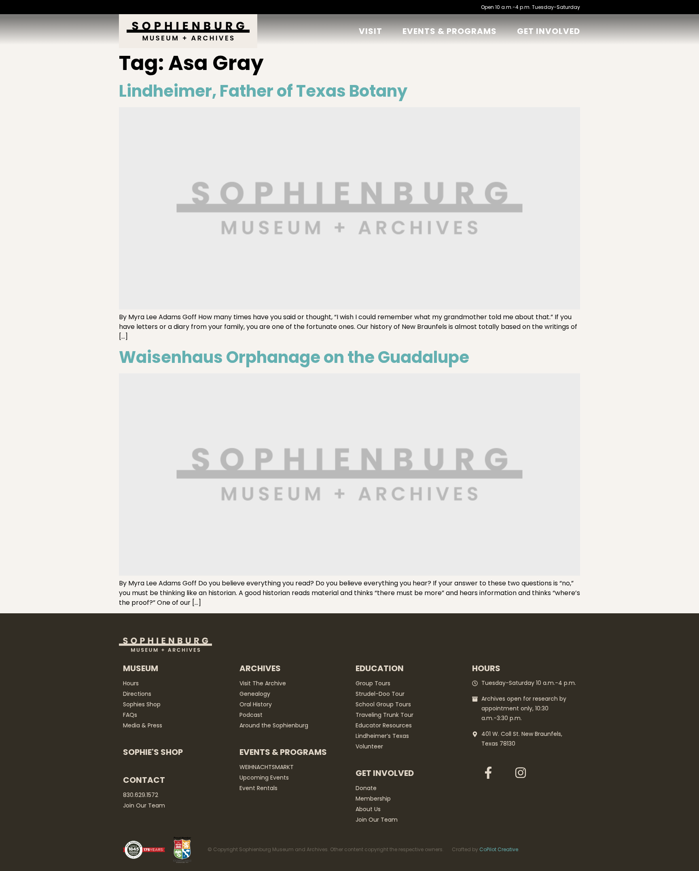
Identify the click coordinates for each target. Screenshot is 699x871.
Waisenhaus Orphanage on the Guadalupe (294, 357)
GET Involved (548, 31)
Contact (144, 780)
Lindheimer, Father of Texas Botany (263, 91)
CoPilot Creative (498, 849)
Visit (370, 31)
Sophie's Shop (153, 752)
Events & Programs (449, 31)
